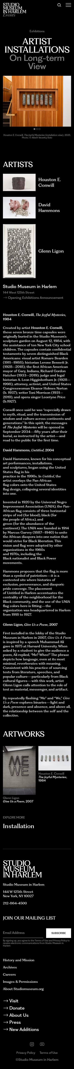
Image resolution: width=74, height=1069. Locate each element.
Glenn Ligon (51, 251)
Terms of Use (49, 1052)
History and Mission (18, 960)
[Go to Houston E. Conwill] (19, 182)
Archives (10, 967)
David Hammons (49, 207)
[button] (34, 129)
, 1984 (52, 778)
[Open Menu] (68, 5)
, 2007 (18, 801)
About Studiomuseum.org (23, 989)
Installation (18, 826)
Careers (9, 974)
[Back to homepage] (14, 8)
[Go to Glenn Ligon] (19, 251)
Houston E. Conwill (49, 182)
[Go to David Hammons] (19, 207)
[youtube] (42, 1044)
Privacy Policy (25, 1052)
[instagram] (32, 1044)
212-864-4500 (15, 903)
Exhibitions (37, 31)
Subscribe (58, 933)
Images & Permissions (20, 982)
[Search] (59, 5)
